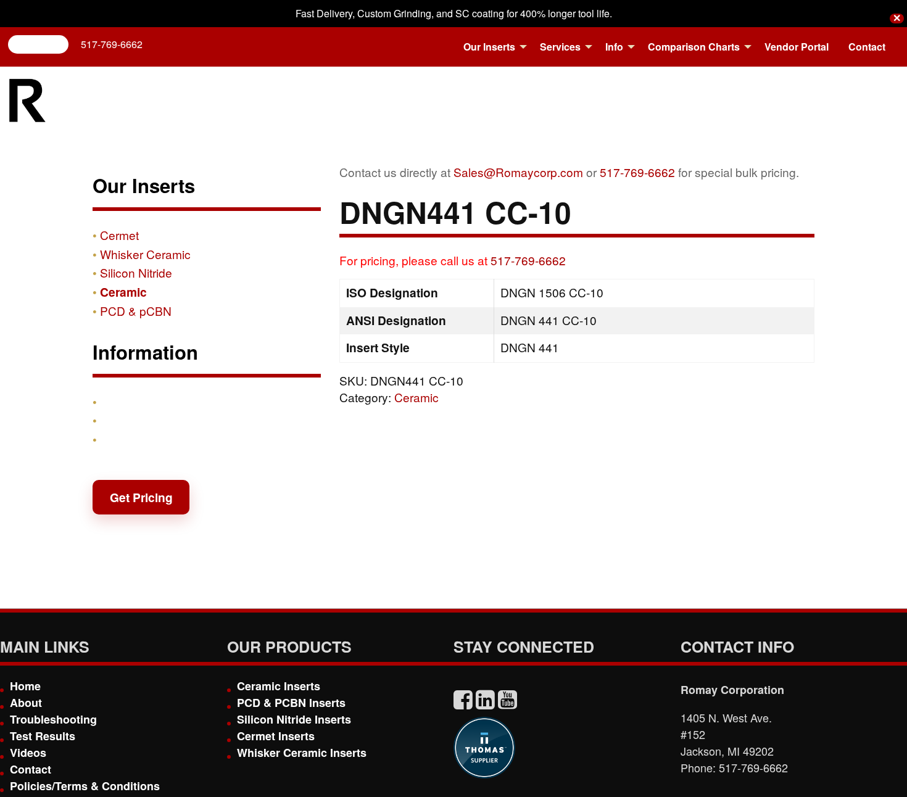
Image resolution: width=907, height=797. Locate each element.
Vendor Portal (796, 46)
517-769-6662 (112, 44)
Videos (28, 752)
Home (25, 686)
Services (560, 46)
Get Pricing (141, 497)
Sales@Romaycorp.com (518, 171)
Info (614, 46)
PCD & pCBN (136, 310)
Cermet (119, 234)
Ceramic (416, 397)
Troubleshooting (53, 719)
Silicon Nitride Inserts (294, 719)
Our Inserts (489, 46)
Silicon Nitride (136, 272)
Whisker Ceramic (145, 254)
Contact (866, 46)
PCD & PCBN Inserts (291, 702)
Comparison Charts (694, 46)
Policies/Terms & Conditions (85, 785)
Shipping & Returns (155, 420)
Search (43, 44)
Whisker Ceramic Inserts (302, 752)
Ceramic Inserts (278, 686)
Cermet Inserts (276, 735)
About (26, 702)
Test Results (42, 735)
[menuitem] (492, 47)
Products (126, 401)
